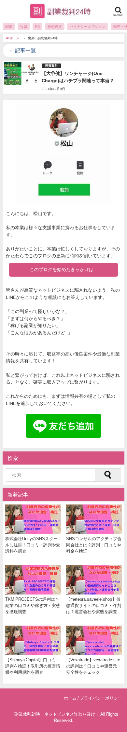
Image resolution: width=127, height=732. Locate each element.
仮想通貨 (55, 26)
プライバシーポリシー (101, 698)
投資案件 (51, 65)
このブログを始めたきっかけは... (63, 269)
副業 (8, 26)
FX (37, 26)
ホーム (70, 698)
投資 (23, 26)
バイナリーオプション (88, 26)
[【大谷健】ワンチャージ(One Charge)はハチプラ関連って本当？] (63, 77)
